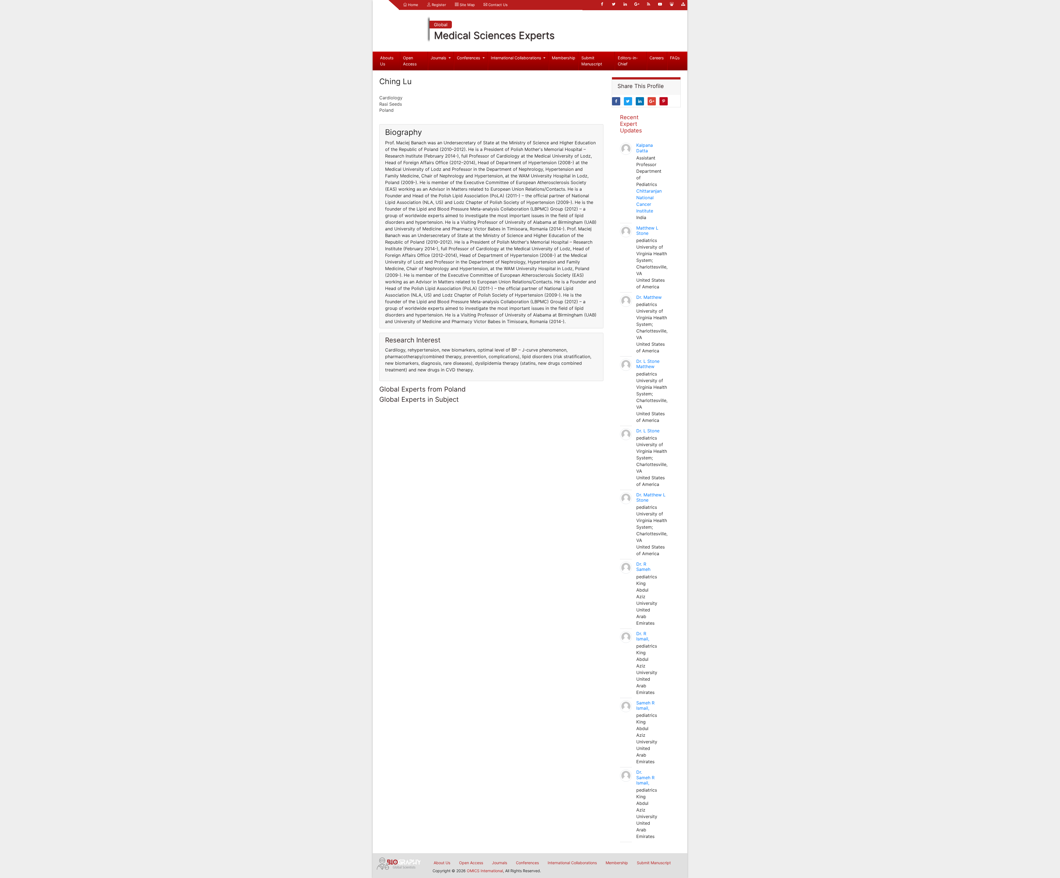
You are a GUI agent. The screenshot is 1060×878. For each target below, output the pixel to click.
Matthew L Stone (647, 230)
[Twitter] (614, 4)
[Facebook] (602, 4)
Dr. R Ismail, (642, 636)
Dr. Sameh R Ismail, (645, 777)
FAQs (675, 57)
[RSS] (648, 4)
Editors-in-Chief (628, 60)
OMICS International (485, 870)
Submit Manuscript (591, 60)
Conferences (469, 57)
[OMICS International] (399, 863)
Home (412, 4)
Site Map (467, 4)
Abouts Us (387, 60)
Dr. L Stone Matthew (647, 363)
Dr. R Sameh (643, 566)
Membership (563, 57)
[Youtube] (660, 4)
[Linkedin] (625, 4)
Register (438, 4)
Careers (657, 57)
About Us (442, 862)
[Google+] (637, 4)
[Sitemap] (683, 4)
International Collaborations (516, 57)
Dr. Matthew (649, 297)
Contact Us (497, 4)
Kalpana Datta (644, 147)
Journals (439, 57)
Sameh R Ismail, (645, 705)
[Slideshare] (671, 4)
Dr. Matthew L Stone (651, 497)
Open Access (410, 60)
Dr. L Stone (647, 430)
